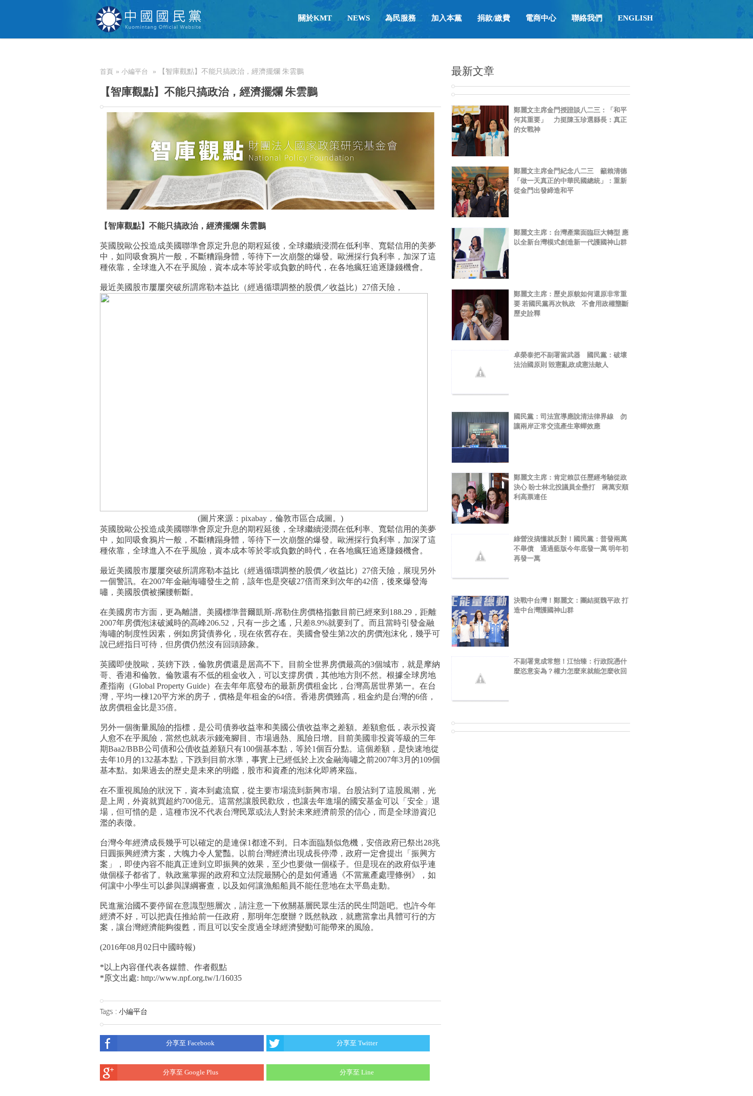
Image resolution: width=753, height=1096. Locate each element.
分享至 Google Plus (190, 1072)
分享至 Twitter (357, 1043)
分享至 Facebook (190, 1043)
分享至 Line (357, 1072)
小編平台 (134, 71)
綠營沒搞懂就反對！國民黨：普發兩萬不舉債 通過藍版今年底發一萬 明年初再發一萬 (571, 548)
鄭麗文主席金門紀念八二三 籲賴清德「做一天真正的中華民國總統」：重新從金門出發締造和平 (570, 180)
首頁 (106, 71)
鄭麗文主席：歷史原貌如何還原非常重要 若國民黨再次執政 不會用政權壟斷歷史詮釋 (571, 303)
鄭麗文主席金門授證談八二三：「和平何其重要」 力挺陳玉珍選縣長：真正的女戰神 (570, 119)
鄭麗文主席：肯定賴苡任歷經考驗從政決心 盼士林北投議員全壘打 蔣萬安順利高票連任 (571, 487)
